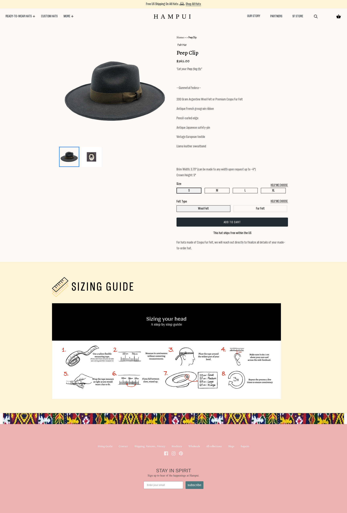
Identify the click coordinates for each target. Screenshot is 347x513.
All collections (214, 446)
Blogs (231, 446)
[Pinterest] (181, 453)
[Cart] (338, 16)
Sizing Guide (105, 446)
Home (180, 37)
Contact (123, 446)
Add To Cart (232, 222)
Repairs (245, 446)
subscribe (194, 485)
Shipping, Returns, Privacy (149, 446)
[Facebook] (166, 453)
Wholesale (194, 446)
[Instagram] (173, 453)
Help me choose (279, 201)
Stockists (176, 446)
